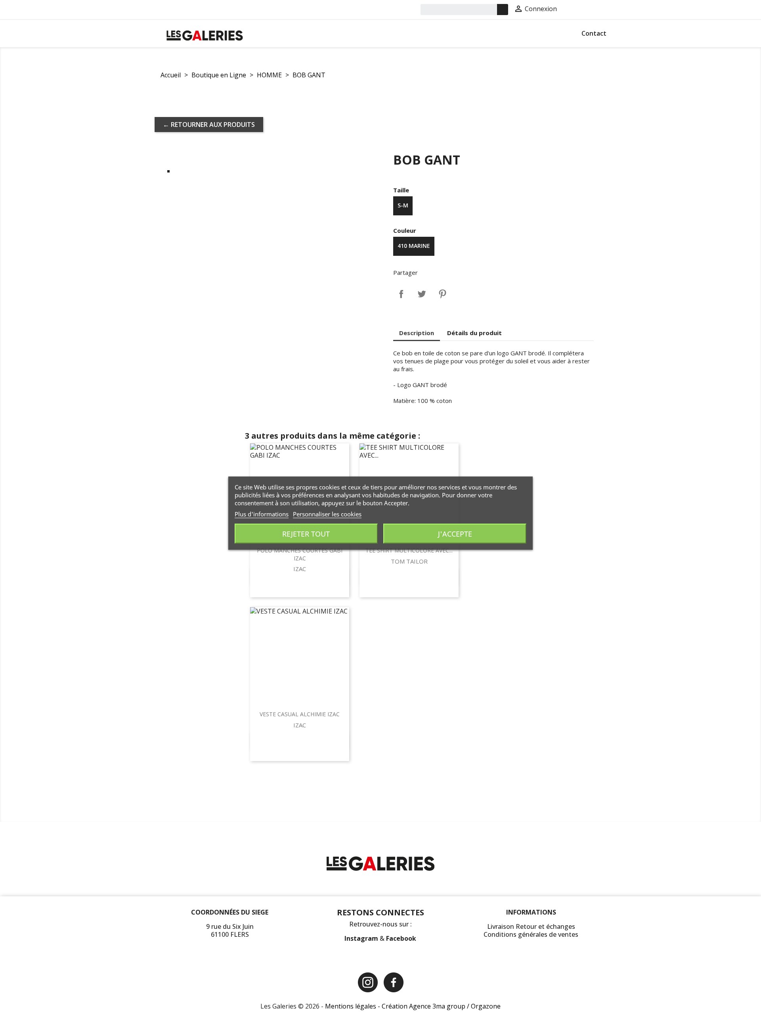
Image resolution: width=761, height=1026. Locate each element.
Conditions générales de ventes (531, 934)
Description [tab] (416, 333)
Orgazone (486, 1006)
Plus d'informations (262, 514)
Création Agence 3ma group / (426, 1006)
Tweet (422, 294)
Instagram (362, 938)
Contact (593, 33)
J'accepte (455, 533)
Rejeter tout (306, 533)
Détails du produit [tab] (474, 333)
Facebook (401, 938)
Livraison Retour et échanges (531, 926)
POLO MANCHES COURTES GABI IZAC (299, 554)
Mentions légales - (353, 1006)
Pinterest (442, 294)
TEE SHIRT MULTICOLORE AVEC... (409, 550)
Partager (401, 294)
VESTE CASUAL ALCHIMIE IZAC (300, 714)
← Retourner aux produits (209, 124)
